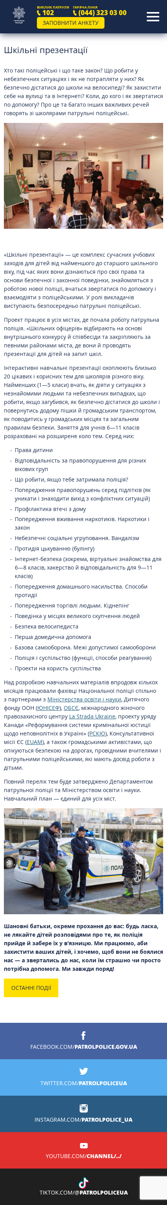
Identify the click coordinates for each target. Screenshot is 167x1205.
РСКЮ (97, 733)
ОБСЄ (71, 707)
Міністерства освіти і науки (84, 699)
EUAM (34, 742)
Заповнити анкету (71, 22)
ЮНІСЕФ (48, 707)
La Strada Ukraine (92, 716)
